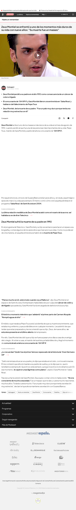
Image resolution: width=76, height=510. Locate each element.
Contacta (38, 483)
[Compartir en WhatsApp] (59, 118)
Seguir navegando (9, 419)
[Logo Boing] (14, 457)
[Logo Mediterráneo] (61, 471)
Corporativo (7, 414)
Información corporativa (15, 481)
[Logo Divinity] (14, 450)
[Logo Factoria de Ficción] (61, 450)
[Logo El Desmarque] (38, 450)
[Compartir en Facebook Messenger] (68, 118)
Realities (56, 392)
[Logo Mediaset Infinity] (14, 443)
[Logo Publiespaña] (38, 471)
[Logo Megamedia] (39, 493)
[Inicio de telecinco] (2, 14)
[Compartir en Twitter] (64, 118)
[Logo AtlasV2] (14, 471)
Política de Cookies (54, 481)
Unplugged (10, 87)
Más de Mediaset (9, 425)
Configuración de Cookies (41, 481)
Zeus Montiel (36, 392)
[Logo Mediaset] (38, 434)
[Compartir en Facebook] (73, 118)
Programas (6, 408)
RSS (72, 481)
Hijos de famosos (68, 392)
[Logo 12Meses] (61, 464)
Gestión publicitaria (65, 481)
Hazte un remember (10, 19)
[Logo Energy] (38, 457)
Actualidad (6, 403)
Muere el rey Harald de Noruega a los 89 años (54, 10)
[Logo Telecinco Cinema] (38, 464)
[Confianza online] (38, 503)
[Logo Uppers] (15, 464)
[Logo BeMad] (61, 457)
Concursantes (47, 392)
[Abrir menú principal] (73, 14)
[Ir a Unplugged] (10, 14)
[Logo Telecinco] (38, 443)
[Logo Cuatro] (61, 443)
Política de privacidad (28, 481)
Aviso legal (5, 481)
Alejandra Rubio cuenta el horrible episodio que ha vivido (20, 10)
